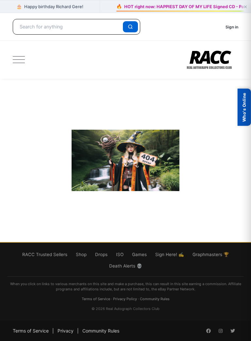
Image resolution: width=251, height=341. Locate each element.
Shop (81, 254)
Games (139, 254)
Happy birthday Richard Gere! (49, 6)
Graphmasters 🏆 (210, 254)
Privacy (66, 330)
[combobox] (69, 26)
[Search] (130, 26)
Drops (101, 254)
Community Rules (155, 299)
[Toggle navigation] (19, 59)
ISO (120, 254)
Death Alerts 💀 (125, 265)
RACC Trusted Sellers (44, 254)
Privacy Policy (125, 299)
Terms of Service (96, 299)
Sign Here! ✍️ (169, 254)
